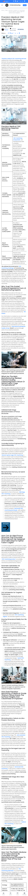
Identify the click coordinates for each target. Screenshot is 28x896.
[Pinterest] (20, 1)
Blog (6, 10)
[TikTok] (13, 1)
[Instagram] (24, 1)
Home (2, 10)
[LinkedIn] (15, 1)
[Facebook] (22, 1)
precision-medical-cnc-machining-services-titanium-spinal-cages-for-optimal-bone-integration (17, 11)
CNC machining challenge (11, 267)
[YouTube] (17, 1)
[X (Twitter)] (19, 1)
